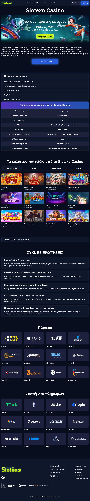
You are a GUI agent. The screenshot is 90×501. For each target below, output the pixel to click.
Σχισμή (76, 168)
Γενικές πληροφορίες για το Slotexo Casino (19, 82)
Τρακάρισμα (55, 168)
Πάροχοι (7, 95)
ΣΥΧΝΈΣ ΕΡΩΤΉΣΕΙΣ (12, 90)
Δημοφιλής (10, 168)
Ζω (32, 168)
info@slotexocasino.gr (82, 478)
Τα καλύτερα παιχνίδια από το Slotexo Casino (20, 86)
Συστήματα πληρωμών (12, 99)
